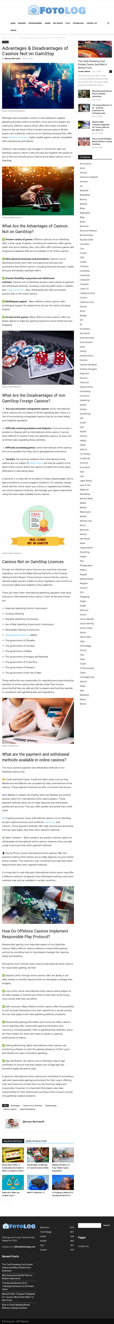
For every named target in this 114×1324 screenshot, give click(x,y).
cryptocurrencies (15, 289)
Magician (84, 489)
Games (47, 23)
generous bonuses (18, 137)
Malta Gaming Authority (17, 635)
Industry (84, 462)
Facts (82, 346)
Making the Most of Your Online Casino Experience (61, 1168)
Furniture (84, 395)
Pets (82, 561)
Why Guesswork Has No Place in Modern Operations (102, 93)
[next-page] (9, 1201)
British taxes (36, 463)
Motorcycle (85, 511)
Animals (84, 181)
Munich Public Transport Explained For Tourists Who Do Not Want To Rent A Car (18, 1297)
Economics (85, 328)
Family (83, 351)
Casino (13, 37)
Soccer (83, 614)
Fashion (84, 360)
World (83, 699)
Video (82, 686)
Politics (83, 569)
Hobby (83, 440)
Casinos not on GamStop (32, 1105)
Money (83, 507)
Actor (82, 168)
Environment (86, 342)
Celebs (83, 261)
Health (83, 431)
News (82, 543)
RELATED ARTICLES (13, 1141)
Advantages (15, 1105)
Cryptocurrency (87, 293)
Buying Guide (86, 239)
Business (22, 23)
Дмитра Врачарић (12, 58)
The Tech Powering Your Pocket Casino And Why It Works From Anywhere (17, 1267)
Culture (83, 297)
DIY (81, 319)
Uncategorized (87, 677)
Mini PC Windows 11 (36, 1192)
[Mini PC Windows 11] (38, 1182)
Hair (82, 427)
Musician (84, 529)
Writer (83, 703)
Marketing (85, 494)
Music (83, 525)
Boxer (83, 221)
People (83, 556)
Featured (84, 373)
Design (83, 315)
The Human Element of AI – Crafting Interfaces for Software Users (18, 1286)
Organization (86, 547)
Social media (86, 628)
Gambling (85, 400)
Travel (13, 30)
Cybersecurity (87, 302)
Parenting (85, 552)
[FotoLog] (57, 10)
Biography (85, 212)
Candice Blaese (84, 71)
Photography (86, 565)
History (83, 436)
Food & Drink (86, 386)
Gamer (83, 404)
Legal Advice (86, 480)
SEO (82, 592)
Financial (84, 382)
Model (83, 503)
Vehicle (83, 681)
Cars (82, 248)
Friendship (85, 391)
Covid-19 (84, 288)
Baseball (84, 190)
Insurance (85, 467)
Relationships (86, 578)
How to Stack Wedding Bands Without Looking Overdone (102, 141)
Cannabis (84, 244)
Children (84, 266)
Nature (83, 534)
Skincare (84, 610)
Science (83, 587)
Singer (83, 601)
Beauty (83, 199)
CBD (82, 257)
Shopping (84, 596)
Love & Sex (85, 485)
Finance (84, 377)
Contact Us (92, 23)
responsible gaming (27, 1109)
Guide (83, 422)
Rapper (83, 574)
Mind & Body (86, 498)
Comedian (85, 270)
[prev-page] (4, 1201)
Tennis (83, 650)
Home (13, 23)
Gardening (85, 413)
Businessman (86, 235)
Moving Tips (86, 520)
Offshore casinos (9, 1109)
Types (83, 672)
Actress (83, 172)
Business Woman (88, 230)
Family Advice (86, 355)
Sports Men (85, 636)
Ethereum (50, 822)
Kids (82, 471)
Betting (83, 203)
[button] (108, 23)
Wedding (84, 694)
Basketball (85, 194)
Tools (82, 659)
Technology (78, 23)
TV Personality (87, 668)
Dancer (83, 306)
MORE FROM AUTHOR (36, 1141)
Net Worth (58, 23)
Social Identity (87, 619)
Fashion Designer (88, 364)
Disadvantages (51, 1105)
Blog (82, 217)
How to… (84, 449)
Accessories (85, 163)
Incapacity (85, 458)
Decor (83, 311)
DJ (81, 324)
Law (82, 476)
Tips (82, 654)
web (82, 690)
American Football (89, 177)
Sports (83, 632)
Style (67, 23)
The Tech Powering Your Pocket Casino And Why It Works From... (92, 64)
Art (81, 186)
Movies (83, 516)
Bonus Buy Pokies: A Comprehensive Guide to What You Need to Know (13, 1168)
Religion (84, 583)
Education (85, 333)
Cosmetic (84, 284)
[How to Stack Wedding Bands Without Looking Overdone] (84, 142)
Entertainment (35, 23)
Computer (85, 279)
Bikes (82, 208)
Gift (81, 418)
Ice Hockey (85, 453)
